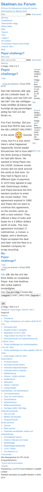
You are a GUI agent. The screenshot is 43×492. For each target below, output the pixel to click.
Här (3, 274)
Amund (37, 110)
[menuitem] (9, 23)
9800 (36, 123)
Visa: (3, 292)
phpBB (14, 468)
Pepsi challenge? (12, 53)
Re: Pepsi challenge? (8, 257)
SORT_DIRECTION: (21, 295)
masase (37, 69)
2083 (36, 82)
